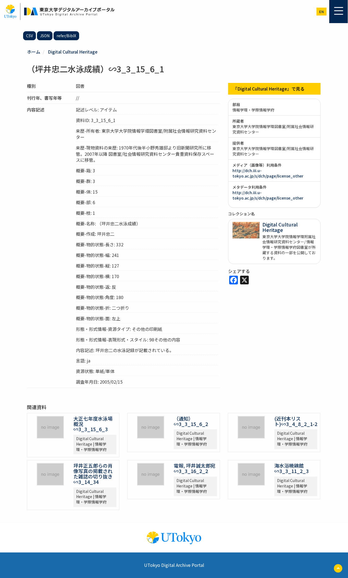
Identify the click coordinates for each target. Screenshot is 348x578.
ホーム (33, 51)
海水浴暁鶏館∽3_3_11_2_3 (291, 468)
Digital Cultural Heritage (73, 51)
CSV (29, 35)
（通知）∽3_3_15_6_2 (191, 421)
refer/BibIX (66, 35)
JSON (44, 35)
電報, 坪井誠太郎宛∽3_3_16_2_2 (194, 468)
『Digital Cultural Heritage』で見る (268, 88)
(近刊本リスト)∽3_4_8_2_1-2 (295, 421)
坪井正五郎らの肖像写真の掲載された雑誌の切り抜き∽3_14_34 (93, 473)
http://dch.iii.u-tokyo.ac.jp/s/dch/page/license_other (267, 173)
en (321, 11)
